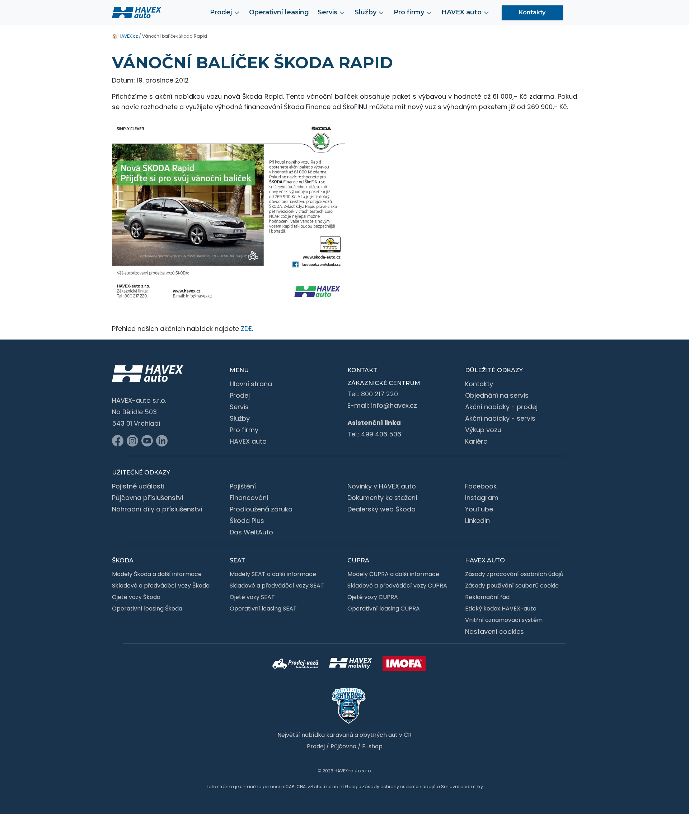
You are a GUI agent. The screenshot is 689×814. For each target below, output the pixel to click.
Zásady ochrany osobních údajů (399, 786)
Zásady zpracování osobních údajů (514, 574)
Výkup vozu (483, 429)
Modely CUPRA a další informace (393, 574)
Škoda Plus (247, 520)
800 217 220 (379, 393)
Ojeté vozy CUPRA (372, 597)
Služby (240, 418)
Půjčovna (343, 746)
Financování (249, 497)
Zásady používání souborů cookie (512, 585)
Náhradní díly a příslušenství (157, 509)
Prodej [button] (221, 12)
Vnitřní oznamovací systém (504, 620)
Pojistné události (138, 486)
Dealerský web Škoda (381, 509)
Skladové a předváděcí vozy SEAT (277, 585)
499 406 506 (381, 434)
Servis (239, 406)
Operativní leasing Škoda (147, 608)
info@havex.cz (394, 405)
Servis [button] (327, 12)
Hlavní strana (251, 383)
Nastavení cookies (494, 631)
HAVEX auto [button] (461, 12)
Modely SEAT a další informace (273, 574)
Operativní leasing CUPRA (383, 608)
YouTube (479, 509)
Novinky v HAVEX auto (381, 486)
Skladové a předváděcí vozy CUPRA (397, 585)
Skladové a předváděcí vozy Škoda (161, 585)
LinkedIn (477, 520)
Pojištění (243, 486)
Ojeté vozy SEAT (252, 597)
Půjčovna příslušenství (147, 497)
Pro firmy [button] (409, 12)
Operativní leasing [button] (279, 12)
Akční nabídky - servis (500, 418)
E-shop (372, 746)
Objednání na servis (497, 395)
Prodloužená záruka (261, 509)
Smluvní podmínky (462, 786)
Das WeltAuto (251, 532)
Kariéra (476, 441)
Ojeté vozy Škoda (136, 597)
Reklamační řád (487, 597)
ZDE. (247, 328)
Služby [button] (365, 12)
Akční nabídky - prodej (501, 406)
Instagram (481, 497)
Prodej (240, 395)
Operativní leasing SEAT (263, 608)
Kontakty (532, 12)
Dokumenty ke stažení (382, 497)
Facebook (481, 486)
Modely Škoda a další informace (157, 574)
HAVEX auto (248, 441)
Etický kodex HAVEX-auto (500, 608)
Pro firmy (244, 429)
